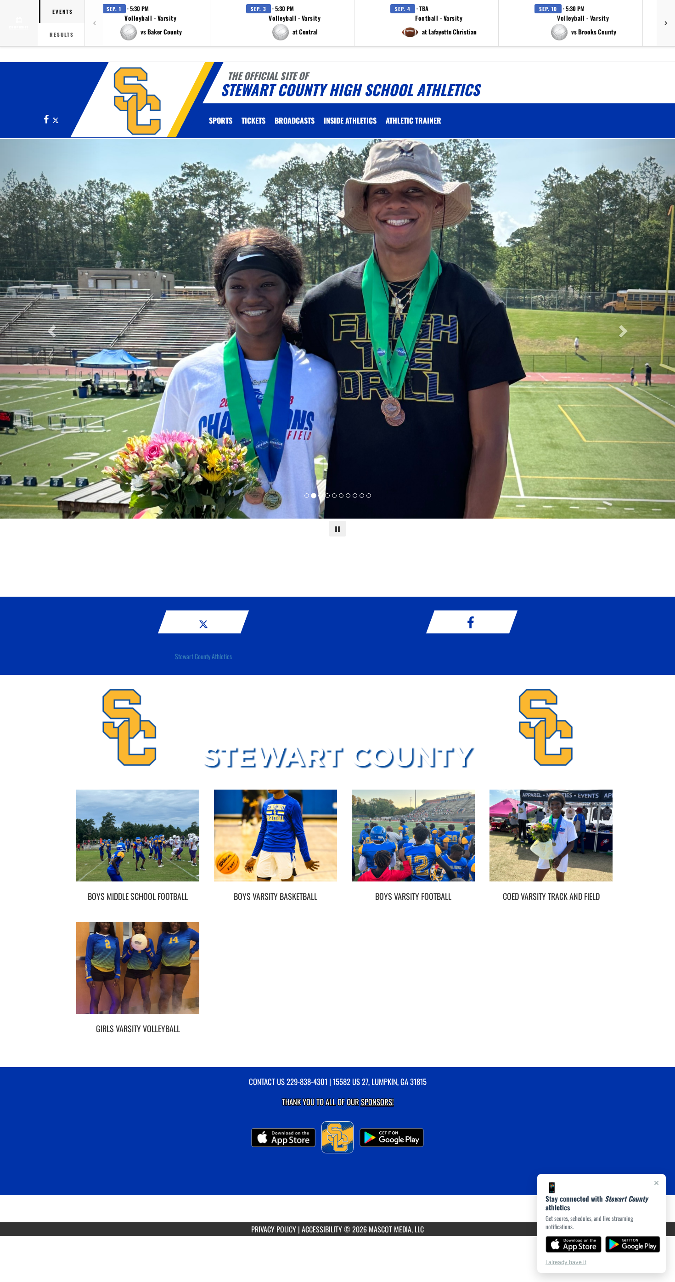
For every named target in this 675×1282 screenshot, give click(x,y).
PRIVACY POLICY (273, 1229)
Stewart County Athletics (203, 656)
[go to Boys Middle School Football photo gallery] (137, 842)
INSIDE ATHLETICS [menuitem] (350, 120)
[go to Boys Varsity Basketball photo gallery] (275, 842)
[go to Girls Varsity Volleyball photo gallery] (137, 975)
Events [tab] (62, 11)
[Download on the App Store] (574, 1244)
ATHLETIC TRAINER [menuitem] (413, 120)
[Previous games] (94, 23)
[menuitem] (253, 120)
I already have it (566, 1262)
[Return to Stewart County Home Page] (137, 101)
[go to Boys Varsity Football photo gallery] (413, 842)
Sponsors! (377, 1101)
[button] (150, 23)
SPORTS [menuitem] (220, 120)
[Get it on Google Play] (633, 1244)
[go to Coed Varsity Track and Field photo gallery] (551, 842)
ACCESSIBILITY (322, 1229)
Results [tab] (62, 34)
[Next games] (666, 23)
